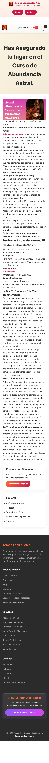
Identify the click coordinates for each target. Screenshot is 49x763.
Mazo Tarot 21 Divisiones (15, 631)
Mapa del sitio (9, 649)
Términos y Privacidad (13, 626)
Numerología (9, 635)
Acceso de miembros (13, 618)
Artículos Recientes (15, 503)
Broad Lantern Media (24, 736)
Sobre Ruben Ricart (15, 512)
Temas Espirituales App (14, 682)
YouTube (7, 673)
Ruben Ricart (9, 271)
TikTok (6, 678)
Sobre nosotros (10, 575)
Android (30, 12)
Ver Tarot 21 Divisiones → (24, 712)
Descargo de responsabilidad (16, 598)
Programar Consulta (18, 483)
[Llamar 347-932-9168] (32, 27)
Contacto (10, 521)
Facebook (7, 664)
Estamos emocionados (14, 134)
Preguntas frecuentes (13, 622)
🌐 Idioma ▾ (23, 28)
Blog (5, 584)
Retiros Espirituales (12, 640)
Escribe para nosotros (13, 593)
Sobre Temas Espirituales (18, 516)
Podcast (10, 508)
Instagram (7, 669)
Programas (8, 580)
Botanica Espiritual (11, 644)
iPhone (18, 12)
